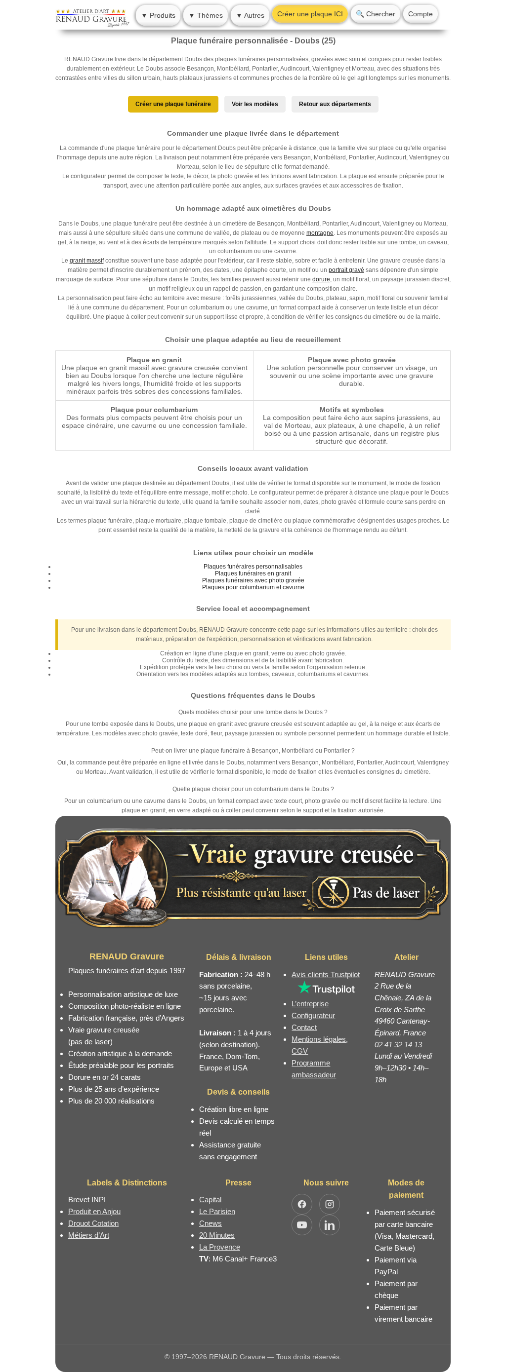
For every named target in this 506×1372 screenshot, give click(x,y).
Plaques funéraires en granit (253, 573)
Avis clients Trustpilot (326, 974)
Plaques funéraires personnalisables (253, 566)
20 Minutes (217, 1235)
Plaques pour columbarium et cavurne (253, 587)
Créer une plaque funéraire (173, 104)
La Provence (219, 1247)
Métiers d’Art (88, 1235)
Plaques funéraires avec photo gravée (253, 580)
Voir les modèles (255, 104)
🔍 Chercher (375, 14)
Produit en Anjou (94, 1211)
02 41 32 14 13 (398, 1044)
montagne (320, 232)
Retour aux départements (335, 104)
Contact (304, 1027)
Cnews (210, 1223)
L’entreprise (310, 1003)
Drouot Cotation (93, 1223)
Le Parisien (217, 1211)
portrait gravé (346, 270)
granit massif (87, 260)
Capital (210, 1199)
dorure (321, 279)
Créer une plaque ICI (310, 14)
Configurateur (313, 1015)
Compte (420, 14)
